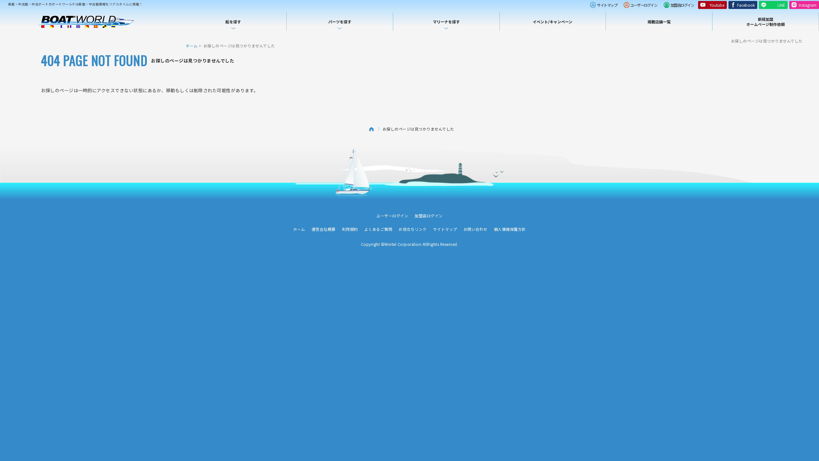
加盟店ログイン (682, 5)
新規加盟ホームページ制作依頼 (765, 21)
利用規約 (350, 229)
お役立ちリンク (413, 229)
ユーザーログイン (643, 5)
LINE (781, 5)
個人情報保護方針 (510, 229)
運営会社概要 (324, 229)
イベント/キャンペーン (552, 21)
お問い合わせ (476, 229)
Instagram (807, 5)
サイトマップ (607, 5)
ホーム (192, 45)
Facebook (746, 5)
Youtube (717, 5)
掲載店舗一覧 (659, 21)
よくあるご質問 (378, 229)
